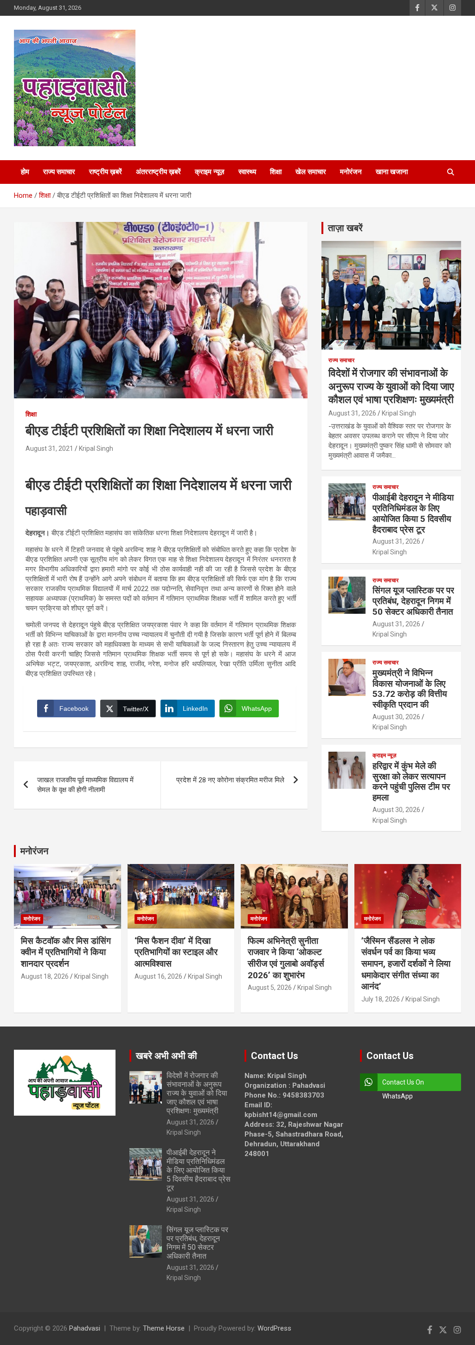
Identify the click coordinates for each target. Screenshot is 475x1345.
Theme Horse (164, 1328)
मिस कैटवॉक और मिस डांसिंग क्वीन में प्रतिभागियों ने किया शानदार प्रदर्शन (66, 952)
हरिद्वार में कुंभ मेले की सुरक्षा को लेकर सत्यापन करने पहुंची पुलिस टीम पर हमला (411, 781)
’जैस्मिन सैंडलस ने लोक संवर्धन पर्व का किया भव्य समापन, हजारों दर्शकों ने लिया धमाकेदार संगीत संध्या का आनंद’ (405, 964)
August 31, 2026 (352, 413)
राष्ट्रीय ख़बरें (105, 172)
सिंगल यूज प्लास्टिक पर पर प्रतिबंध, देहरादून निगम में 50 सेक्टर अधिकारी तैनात (413, 601)
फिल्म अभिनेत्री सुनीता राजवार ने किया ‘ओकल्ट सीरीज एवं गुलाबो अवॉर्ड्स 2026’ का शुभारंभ (286, 958)
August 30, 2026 (396, 717)
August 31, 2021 (49, 448)
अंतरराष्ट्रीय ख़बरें (158, 172)
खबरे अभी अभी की (166, 1055)
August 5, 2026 (270, 987)
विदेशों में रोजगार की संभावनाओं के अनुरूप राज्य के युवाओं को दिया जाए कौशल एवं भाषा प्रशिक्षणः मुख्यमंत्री (391, 386)
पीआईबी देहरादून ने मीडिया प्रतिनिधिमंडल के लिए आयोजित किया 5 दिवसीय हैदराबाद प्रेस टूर (413, 513)
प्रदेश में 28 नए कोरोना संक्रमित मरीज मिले (230, 780)
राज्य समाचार (59, 172)
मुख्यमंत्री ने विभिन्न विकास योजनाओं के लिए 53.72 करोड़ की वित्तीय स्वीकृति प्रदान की (409, 689)
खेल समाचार (310, 172)
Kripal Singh (96, 448)
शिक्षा (276, 172)
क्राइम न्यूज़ (210, 172)
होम (25, 172)
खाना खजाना (392, 172)
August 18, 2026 (45, 976)
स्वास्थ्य (247, 172)
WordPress (274, 1328)
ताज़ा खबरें (345, 228)
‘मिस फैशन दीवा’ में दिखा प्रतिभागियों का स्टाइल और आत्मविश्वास (176, 952)
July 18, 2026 (380, 999)
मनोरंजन (351, 172)
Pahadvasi (84, 1328)
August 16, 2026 (158, 976)
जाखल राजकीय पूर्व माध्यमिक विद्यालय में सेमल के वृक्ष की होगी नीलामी (85, 785)
